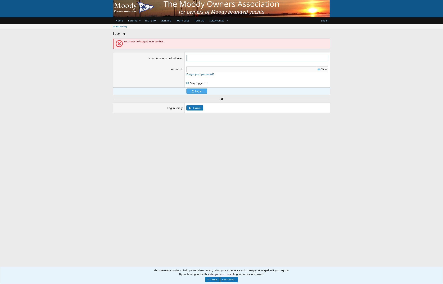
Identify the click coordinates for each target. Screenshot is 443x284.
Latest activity (120, 26)
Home (119, 20)
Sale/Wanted (216, 20)
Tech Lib (199, 20)
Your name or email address (165, 58)
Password (176, 69)
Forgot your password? (200, 74)
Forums (132, 20)
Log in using (174, 108)
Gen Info (166, 20)
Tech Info (150, 20)
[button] (139, 20)
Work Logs (183, 20)
